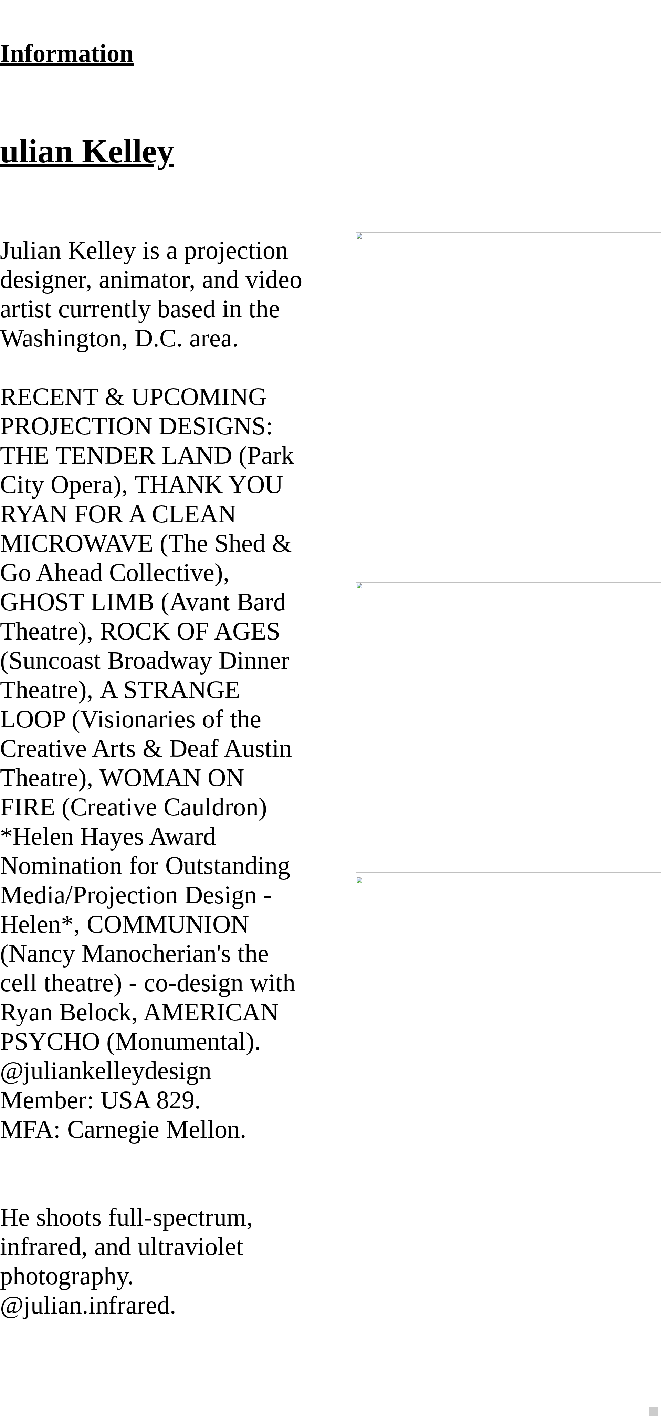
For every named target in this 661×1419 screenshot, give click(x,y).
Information (67, 53)
